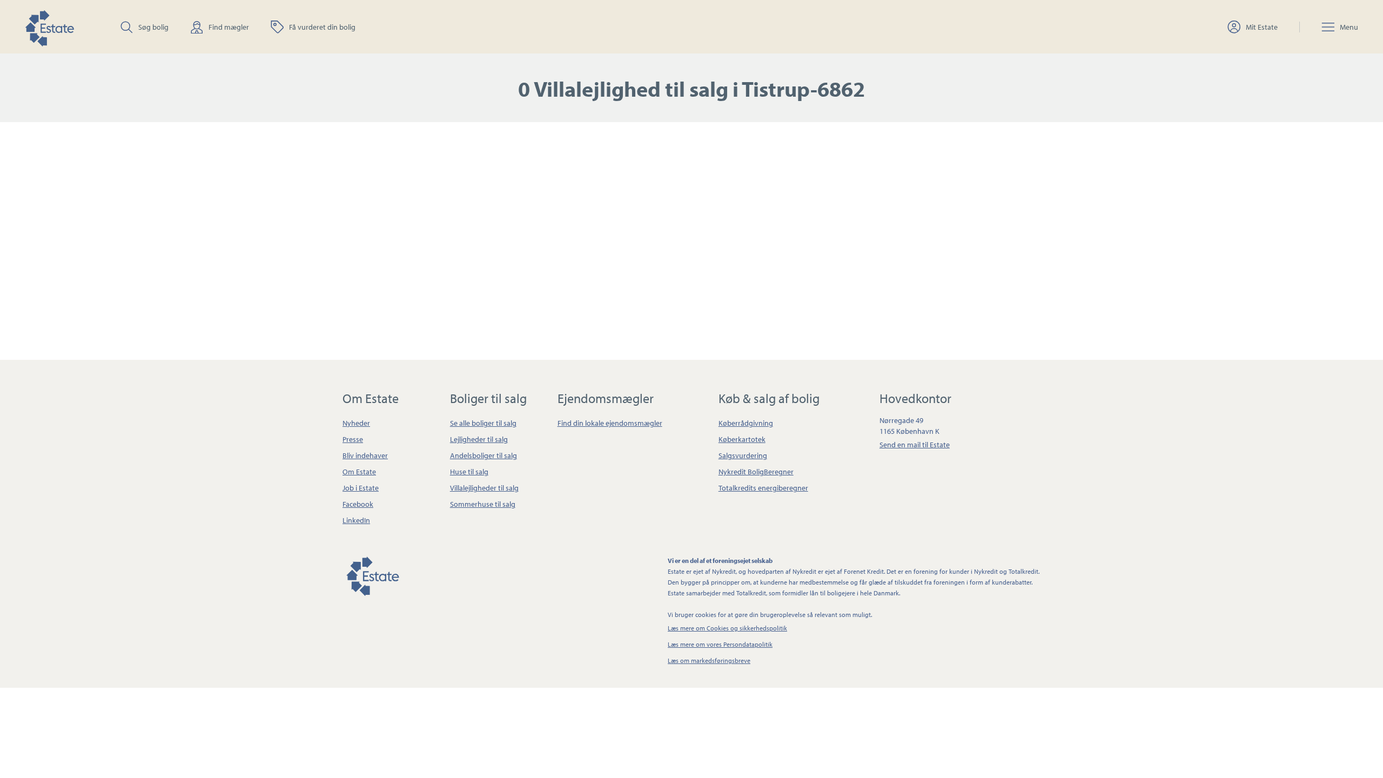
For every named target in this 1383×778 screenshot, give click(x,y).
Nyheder (356, 423)
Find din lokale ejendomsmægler (610, 423)
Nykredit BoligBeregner (756, 472)
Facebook (358, 504)
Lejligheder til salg (479, 439)
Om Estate (359, 472)
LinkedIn (356, 520)
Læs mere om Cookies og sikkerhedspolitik (727, 628)
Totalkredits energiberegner (763, 488)
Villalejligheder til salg (484, 488)
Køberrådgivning (746, 423)
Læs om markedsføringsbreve (709, 660)
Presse (353, 439)
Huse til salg (469, 472)
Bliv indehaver (365, 455)
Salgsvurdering (743, 455)
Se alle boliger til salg (483, 423)
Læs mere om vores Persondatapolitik (720, 644)
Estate (372, 574)
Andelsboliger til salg (483, 455)
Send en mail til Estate (915, 445)
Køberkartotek (742, 439)
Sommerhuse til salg (482, 504)
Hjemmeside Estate (49, 26)
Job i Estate (361, 488)
